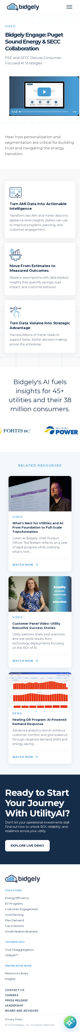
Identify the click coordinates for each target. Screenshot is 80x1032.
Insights (10, 979)
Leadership (14, 1005)
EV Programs (14, 903)
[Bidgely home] (23, 7)
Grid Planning (14, 914)
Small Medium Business (21, 931)
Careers (11, 995)
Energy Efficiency (17, 898)
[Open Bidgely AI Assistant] (70, 1022)
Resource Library (16, 973)
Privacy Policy (14, 1019)
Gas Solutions (14, 926)
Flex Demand (14, 920)
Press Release (16, 1000)
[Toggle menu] (69, 7)
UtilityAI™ (11, 955)
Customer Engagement (21, 909)
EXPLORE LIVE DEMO (27, 846)
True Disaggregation (19, 949)
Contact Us (14, 990)
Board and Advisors (21, 1010)
